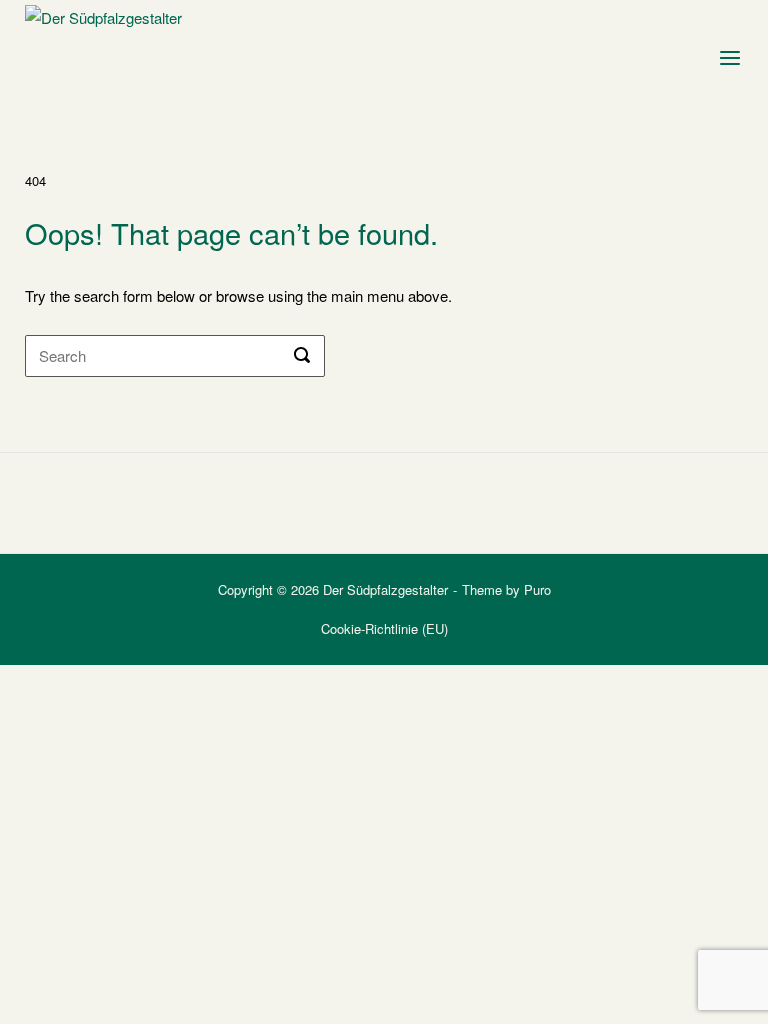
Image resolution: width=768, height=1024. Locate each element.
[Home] (116, 52)
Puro (537, 589)
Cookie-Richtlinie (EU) (384, 628)
